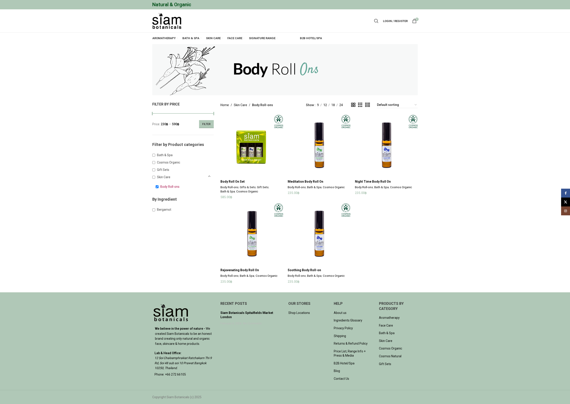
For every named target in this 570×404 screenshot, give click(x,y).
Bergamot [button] (164, 209)
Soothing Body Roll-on (304, 270)
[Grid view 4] (367, 105)
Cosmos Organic (247, 191)
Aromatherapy (389, 317)
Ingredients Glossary (348, 320)
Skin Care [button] (163, 177)
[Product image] (251, 146)
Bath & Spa (227, 191)
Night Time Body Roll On (373, 181)
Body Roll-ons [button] (169, 186)
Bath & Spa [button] (165, 155)
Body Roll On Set (232, 181)
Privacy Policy (343, 328)
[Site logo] (166, 20)
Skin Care (240, 105)
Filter (206, 124)
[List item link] (183, 374)
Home (224, 105)
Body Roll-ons (229, 187)
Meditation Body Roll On (305, 181)
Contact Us (341, 378)
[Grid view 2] (353, 105)
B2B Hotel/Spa (344, 363)
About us (340, 313)
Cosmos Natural (390, 356)
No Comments (252, 323)
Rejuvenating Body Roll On (239, 270)
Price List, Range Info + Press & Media (350, 353)
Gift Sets (263, 187)
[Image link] (170, 312)
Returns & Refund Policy (351, 343)
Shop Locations (299, 313)
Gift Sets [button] (163, 170)
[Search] (376, 20)
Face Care (386, 325)
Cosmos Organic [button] (168, 162)
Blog (337, 371)
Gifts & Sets (248, 187)
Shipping (340, 336)
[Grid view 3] (360, 105)
